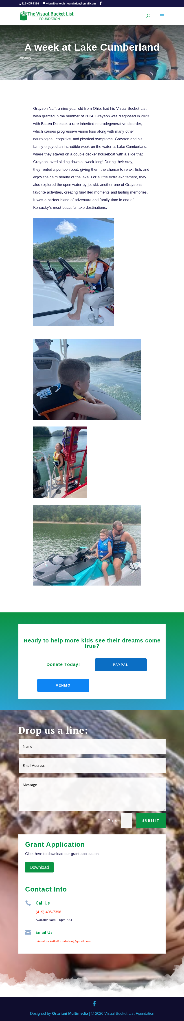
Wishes (24, 58)
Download (39, 867)
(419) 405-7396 (48, 912)
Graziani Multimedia (70, 1013)
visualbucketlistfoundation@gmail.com (64, 941)
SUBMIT (151, 820)
